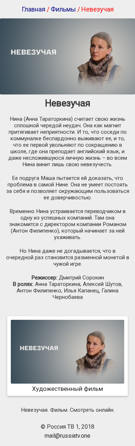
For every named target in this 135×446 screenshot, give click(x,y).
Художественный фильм (67, 388)
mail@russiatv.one (67, 435)
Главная (33, 9)
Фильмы (63, 9)
